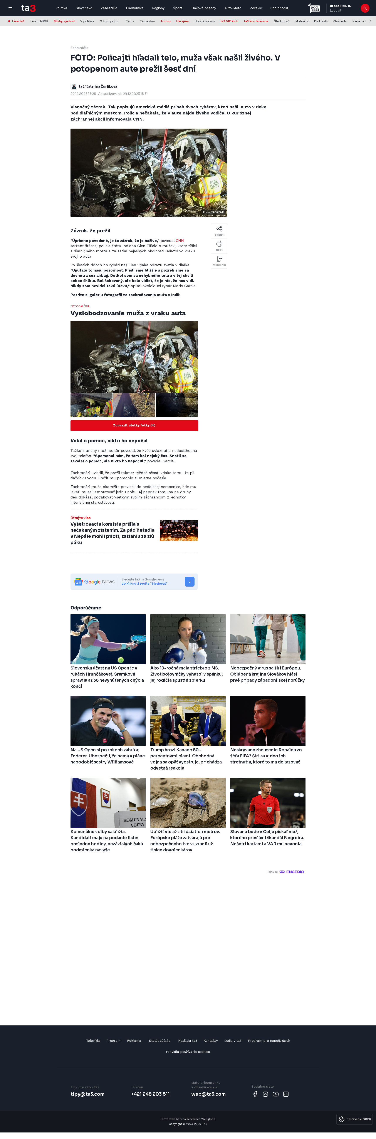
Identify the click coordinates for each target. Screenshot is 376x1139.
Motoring (301, 21)
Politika (61, 8)
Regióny (158, 8)
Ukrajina (182, 21)
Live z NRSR (39, 21)
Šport (177, 8)
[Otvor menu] (10, 8)
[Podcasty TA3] (314, 8)
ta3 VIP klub (229, 21)
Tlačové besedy (203, 8)
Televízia (93, 1041)
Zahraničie (109, 8)
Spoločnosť (279, 8)
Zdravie (256, 8)
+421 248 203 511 (150, 1094)
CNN (180, 240)
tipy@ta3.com (87, 1094)
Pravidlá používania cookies (188, 1052)
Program (113, 1041)
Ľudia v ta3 (233, 1041)
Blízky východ (64, 21)
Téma (130, 21)
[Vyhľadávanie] (365, 8)
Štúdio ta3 (281, 21)
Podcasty (321, 21)
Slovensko (84, 8)
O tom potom (110, 21)
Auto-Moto (233, 8)
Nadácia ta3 (361, 21)
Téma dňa (147, 21)
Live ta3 (18, 21)
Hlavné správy (205, 21)
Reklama (134, 1041)
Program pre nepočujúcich (269, 1041)
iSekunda (340, 21)
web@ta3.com (208, 1094)
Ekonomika (135, 8)
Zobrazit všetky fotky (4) (134, 425)
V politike (87, 21)
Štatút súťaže (159, 1041)
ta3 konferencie (256, 21)
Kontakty (211, 1041)
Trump (165, 21)
